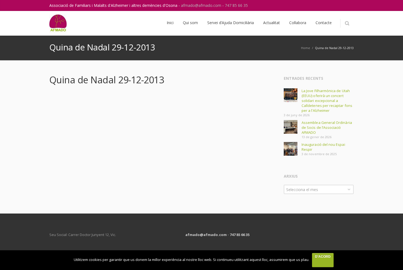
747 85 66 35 (236, 5)
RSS (348, 5)
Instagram (336, 5)
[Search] (347, 23)
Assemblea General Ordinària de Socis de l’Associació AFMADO (327, 127)
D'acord (323, 256)
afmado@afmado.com (201, 5)
